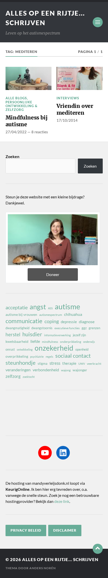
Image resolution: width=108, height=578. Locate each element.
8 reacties (39, 132)
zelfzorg (13, 376)
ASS (50, 308)
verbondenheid (46, 369)
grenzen (94, 328)
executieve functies (67, 328)
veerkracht (94, 364)
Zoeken (12, 156)
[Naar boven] (98, 549)
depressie (69, 321)
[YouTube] (45, 453)
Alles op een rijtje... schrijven (60, 559)
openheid (81, 349)
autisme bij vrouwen (21, 314)
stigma (42, 363)
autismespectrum (50, 315)
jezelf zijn (79, 335)
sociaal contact (73, 356)
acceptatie (17, 307)
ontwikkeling (25, 349)
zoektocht (29, 376)
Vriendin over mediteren (75, 109)
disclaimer (64, 530)
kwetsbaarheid (17, 341)
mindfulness (50, 342)
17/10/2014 (67, 120)
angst (38, 307)
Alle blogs (16, 98)
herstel (13, 334)
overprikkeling (17, 356)
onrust (10, 349)
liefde (35, 341)
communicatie (24, 321)
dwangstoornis (41, 328)
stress (54, 363)
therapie (69, 363)
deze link (61, 501)
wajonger (80, 370)
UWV (81, 363)
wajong (66, 370)
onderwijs (89, 341)
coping (51, 321)
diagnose (86, 321)
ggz (84, 328)
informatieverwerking (57, 335)
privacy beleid (26, 530)
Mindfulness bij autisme (26, 121)
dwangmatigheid (17, 328)
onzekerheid (54, 348)
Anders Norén (42, 568)
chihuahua (73, 314)
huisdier (32, 334)
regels (49, 356)
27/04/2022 (16, 132)
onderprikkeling (70, 342)
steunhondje (21, 363)
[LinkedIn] (63, 453)
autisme (67, 306)
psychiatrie (37, 356)
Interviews (68, 98)
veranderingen (18, 369)
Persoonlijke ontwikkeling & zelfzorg (21, 106)
